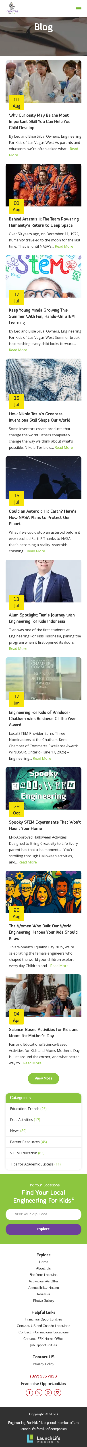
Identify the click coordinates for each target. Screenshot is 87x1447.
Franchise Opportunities (43, 1319)
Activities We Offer (43, 1281)
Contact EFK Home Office (43, 1339)
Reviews (43, 1294)
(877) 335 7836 (43, 1376)
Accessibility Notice (43, 1288)
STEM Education (27, 1153)
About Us (43, 1268)
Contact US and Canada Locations (43, 1326)
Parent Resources (28, 1141)
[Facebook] (29, 1392)
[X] (38, 1392)
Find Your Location (43, 1275)
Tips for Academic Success (35, 1164)
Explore (43, 1229)
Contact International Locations (44, 1332)
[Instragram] (57, 1392)
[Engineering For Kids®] (12, 8)
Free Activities (25, 1119)
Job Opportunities (43, 1345)
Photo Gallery (43, 1301)
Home (43, 1262)
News (18, 1130)
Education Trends (28, 1108)
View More (43, 1078)
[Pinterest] (48, 1392)
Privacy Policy (43, 1364)
